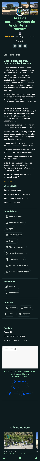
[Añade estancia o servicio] (20, 458)
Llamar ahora (22, 388)
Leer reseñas (29, 37)
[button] (4, 458)
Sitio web (27, 308)
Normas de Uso (10, 181)
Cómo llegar (22, 381)
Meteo (28, 394)
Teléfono (12, 308)
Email (11, 314)
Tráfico (15, 394)
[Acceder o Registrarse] (36, 458)
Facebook (26, 314)
